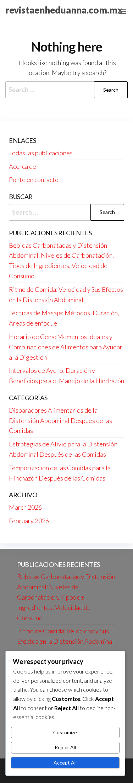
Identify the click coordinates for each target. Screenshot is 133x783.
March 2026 (25, 507)
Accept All (65, 763)
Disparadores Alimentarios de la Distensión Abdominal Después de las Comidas (60, 420)
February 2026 (29, 521)
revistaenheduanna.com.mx (64, 10)
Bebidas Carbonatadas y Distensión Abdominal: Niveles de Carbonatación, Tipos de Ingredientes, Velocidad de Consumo (66, 597)
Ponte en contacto (34, 179)
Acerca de (22, 166)
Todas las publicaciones (41, 153)
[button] (122, 11)
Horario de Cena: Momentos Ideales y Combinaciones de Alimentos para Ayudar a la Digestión (65, 347)
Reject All (65, 747)
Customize (65, 732)
